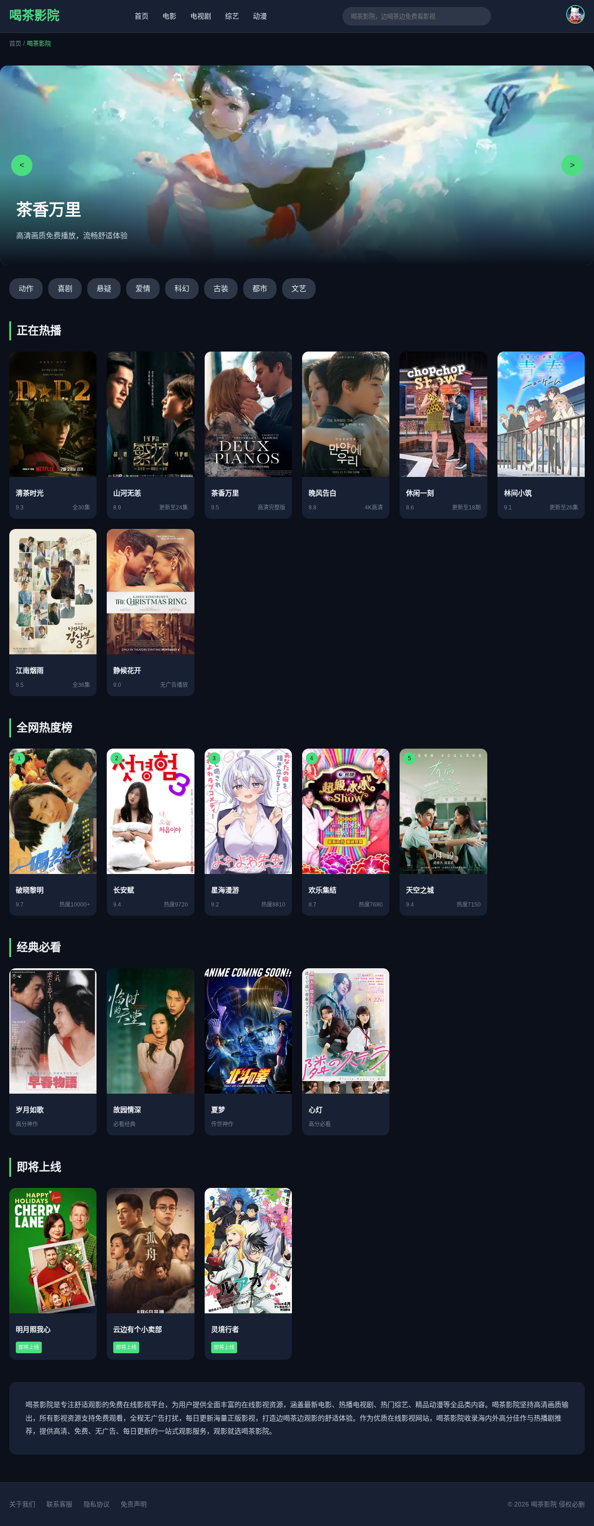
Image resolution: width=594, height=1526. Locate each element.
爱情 (143, 289)
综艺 (232, 16)
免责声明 (134, 1504)
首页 (141, 16)
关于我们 (22, 1504)
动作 (26, 289)
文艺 (298, 289)
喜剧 (65, 289)
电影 (169, 16)
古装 (220, 289)
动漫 (260, 16)
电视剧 (200, 16)
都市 (259, 289)
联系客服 (59, 1504)
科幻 (181, 289)
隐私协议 (97, 1504)
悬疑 (104, 289)
